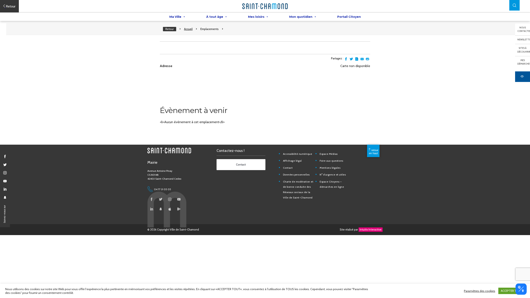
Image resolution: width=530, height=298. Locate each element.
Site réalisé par (361, 229)
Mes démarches (523, 62)
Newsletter (523, 39)
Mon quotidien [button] (300, 17)
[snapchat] (5, 197)
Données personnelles (296, 174)
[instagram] (5, 172)
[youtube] (5, 181)
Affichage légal (292, 160)
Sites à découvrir (523, 50)
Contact (288, 167)
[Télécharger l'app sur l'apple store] (170, 209)
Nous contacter (523, 29)
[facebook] (5, 156)
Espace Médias (329, 153)
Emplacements (209, 29)
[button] (514, 5)
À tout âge (214, 17)
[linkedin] (5, 189)
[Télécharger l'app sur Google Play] (179, 209)
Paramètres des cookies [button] (479, 291)
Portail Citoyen (349, 17)
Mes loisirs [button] (256, 17)
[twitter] (5, 164)
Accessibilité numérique (297, 153)
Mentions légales (330, 167)
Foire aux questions (331, 160)
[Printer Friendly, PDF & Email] (356, 59)
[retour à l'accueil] (265, 6)
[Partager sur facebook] (346, 59)
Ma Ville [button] (175, 17)
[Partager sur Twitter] (351, 59)
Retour (169, 29)
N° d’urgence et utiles (333, 174)
